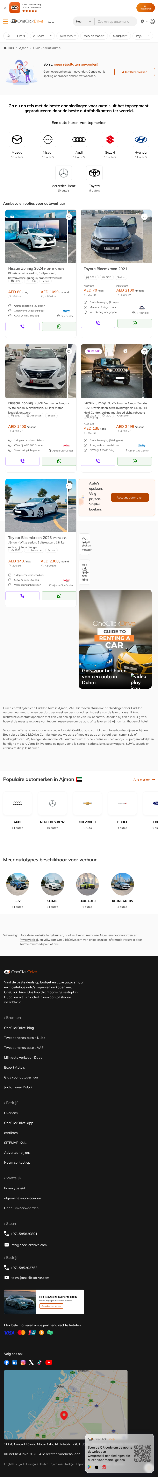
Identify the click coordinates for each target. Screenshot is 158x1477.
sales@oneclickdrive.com (30, 1278)
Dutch (44, 1464)
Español (81, 1464)
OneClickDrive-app (32, 6)
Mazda (17, 154)
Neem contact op (17, 1162)
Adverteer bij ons (17, 1152)
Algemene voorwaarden (116, 935)
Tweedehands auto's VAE (23, 1047)
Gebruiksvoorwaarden (21, 1208)
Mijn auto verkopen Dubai (23, 1057)
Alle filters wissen (134, 72)
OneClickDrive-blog (19, 1028)
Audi (79, 154)
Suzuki (110, 154)
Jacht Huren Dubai (18, 1087)
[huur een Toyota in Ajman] (112, 236)
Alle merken (142, 779)
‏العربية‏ (20, 1464)
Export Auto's (14, 1067)
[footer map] (66, 1404)
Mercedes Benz (63, 188)
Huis (10, 48)
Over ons (11, 1113)
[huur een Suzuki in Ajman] (112, 371)
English (9, 1464)
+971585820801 (24, 1234)
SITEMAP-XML (15, 1143)
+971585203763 (24, 1268)
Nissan (48, 154)
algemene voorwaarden (22, 1198)
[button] (5, 21)
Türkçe (69, 1464)
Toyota (94, 188)
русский (57, 1464)
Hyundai (141, 154)
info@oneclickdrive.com (29, 1245)
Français (32, 1464)
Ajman (23, 48)
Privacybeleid (29, 940)
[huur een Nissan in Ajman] (36, 236)
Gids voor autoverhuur (21, 1077)
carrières (11, 1133)
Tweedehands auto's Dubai (25, 1038)
